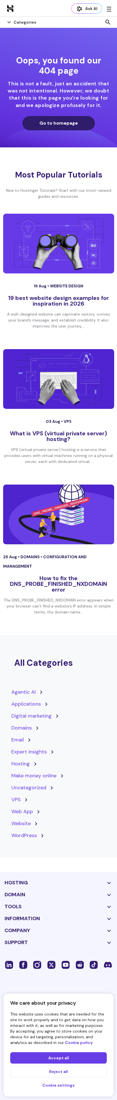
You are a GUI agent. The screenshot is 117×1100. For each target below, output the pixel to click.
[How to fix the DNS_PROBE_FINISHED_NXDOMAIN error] (58, 514)
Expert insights (29, 751)
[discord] (107, 964)
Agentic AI (23, 692)
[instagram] (37, 964)
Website (21, 823)
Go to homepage (58, 123)
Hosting (20, 763)
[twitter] (51, 964)
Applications (26, 704)
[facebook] (23, 964)
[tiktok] (93, 964)
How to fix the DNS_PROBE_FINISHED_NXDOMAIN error (58, 583)
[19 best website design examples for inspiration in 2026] (58, 243)
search (108, 22)
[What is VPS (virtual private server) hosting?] (58, 379)
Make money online (34, 775)
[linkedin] (9, 964)
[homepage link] (10, 8)
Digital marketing (31, 715)
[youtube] (65, 964)
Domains (30, 556)
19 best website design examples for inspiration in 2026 (58, 300)
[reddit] (79, 964)
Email (17, 739)
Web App (22, 811)
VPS (68, 421)
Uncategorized (28, 787)
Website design (66, 286)
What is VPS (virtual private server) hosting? (58, 436)
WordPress (24, 835)
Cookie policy (79, 1042)
